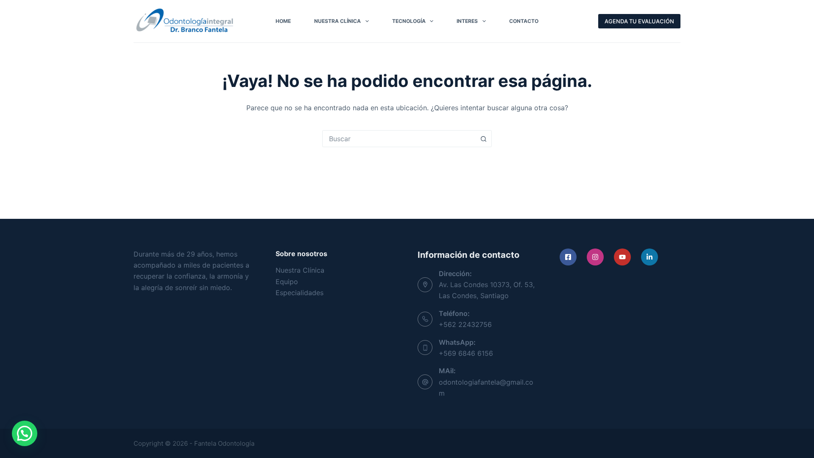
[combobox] (399, 138)
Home (283, 21)
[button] (24, 433)
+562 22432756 (465, 324)
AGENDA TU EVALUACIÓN (639, 21)
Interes (467, 21)
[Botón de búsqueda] (483, 139)
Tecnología (409, 21)
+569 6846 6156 (466, 353)
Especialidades (299, 292)
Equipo (287, 281)
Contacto (523, 21)
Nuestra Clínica (337, 21)
